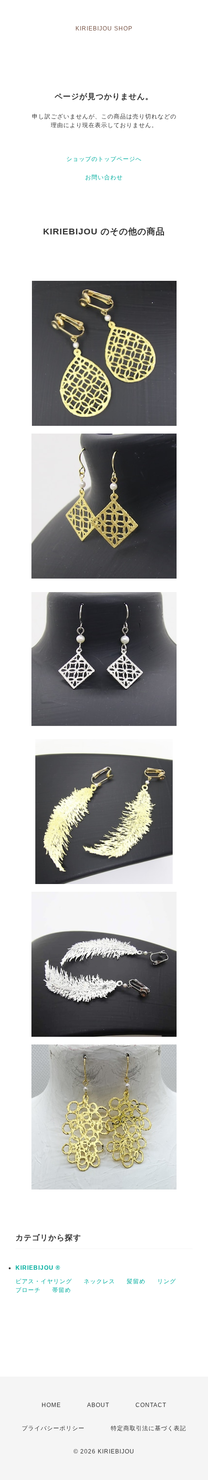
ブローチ (28, 1290)
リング (166, 1281)
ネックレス (99, 1281)
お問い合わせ (104, 177)
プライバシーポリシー (53, 1428)
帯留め (61, 1290)
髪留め (136, 1281)
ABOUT (98, 1405)
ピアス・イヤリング (43, 1281)
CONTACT (150, 1405)
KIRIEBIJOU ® (37, 1267)
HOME (51, 1405)
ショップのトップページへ (104, 159)
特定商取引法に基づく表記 (148, 1428)
